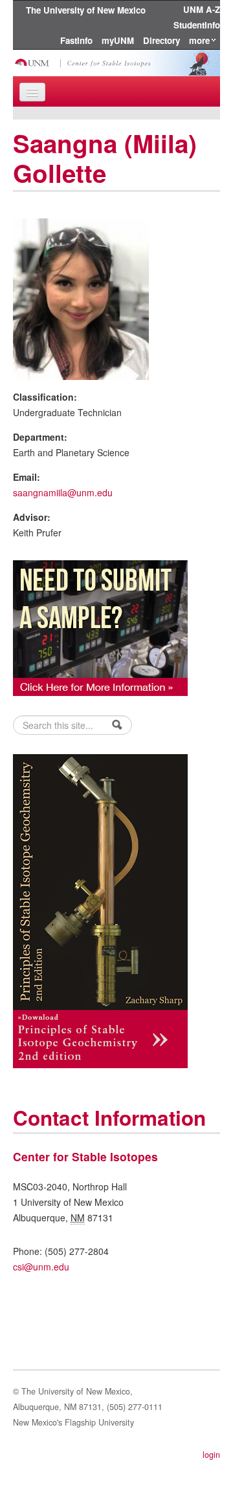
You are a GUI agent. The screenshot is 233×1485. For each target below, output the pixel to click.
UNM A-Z (201, 9)
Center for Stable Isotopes (85, 1156)
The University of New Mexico (86, 10)
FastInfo (76, 40)
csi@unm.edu (41, 1266)
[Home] (116, 61)
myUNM (118, 40)
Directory (161, 40)
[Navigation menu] (32, 92)
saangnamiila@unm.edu (63, 492)
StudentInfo (196, 25)
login (211, 1454)
